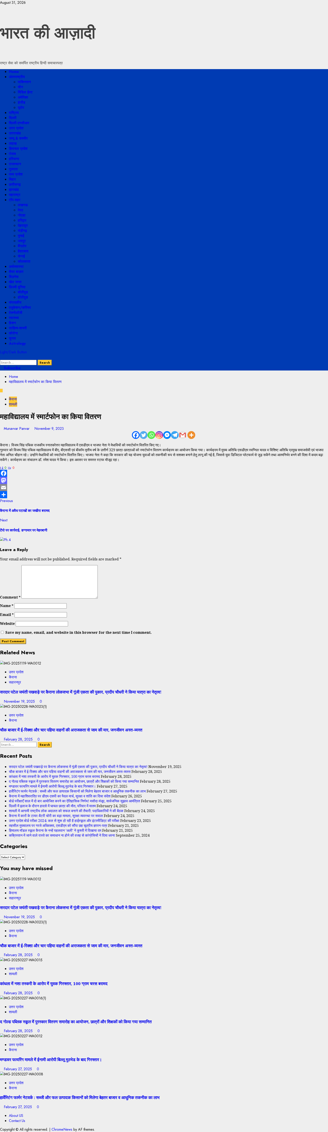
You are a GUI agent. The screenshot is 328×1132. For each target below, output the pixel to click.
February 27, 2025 (18, 1069)
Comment (10, 597)
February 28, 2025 (19, 739)
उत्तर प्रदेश (16, 128)
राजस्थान (15, 164)
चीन (20, 87)
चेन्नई (21, 256)
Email (7, 614)
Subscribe (12, 367)
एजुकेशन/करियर (20, 307)
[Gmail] (183, 435)
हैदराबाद (23, 251)
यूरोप (21, 107)
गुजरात (13, 169)
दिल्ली (13, 117)
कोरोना (13, 333)
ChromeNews (62, 1129)
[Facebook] (136, 435)
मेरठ (20, 210)
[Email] (164, 487)
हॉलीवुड (23, 297)
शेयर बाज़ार (16, 271)
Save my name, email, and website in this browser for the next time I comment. (78, 632)
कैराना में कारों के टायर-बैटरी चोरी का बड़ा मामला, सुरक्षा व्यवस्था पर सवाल (56, 815)
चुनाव (12, 338)
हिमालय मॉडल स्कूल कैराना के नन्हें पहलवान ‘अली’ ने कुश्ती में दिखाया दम (55, 830)
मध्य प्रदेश (16, 174)
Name (6, 605)
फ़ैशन (12, 322)
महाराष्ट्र (14, 194)
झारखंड (14, 189)
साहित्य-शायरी (18, 328)
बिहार (12, 179)
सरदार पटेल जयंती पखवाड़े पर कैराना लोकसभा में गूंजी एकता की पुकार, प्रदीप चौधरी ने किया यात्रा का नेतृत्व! (81, 692)
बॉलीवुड (23, 292)
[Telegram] (175, 435)
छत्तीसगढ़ (15, 184)
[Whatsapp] (151, 435)
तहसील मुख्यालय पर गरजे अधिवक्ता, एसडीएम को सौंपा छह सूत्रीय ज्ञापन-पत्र (58, 825)
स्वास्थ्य (14, 317)
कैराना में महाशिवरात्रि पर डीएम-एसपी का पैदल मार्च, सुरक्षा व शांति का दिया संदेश (59, 796)
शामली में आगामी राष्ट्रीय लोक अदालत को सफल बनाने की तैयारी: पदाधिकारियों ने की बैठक (66, 810)
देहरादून (23, 225)
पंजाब (12, 153)
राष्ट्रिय (14, 112)
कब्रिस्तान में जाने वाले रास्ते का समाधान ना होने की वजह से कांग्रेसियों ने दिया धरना (62, 835)
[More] (191, 435)
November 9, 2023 (49, 428)
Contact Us (17, 1120)
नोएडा (21, 215)
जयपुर (22, 240)
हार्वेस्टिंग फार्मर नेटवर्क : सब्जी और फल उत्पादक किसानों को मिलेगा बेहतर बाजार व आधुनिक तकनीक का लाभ (77, 791)
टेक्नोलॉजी (15, 312)
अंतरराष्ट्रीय (17, 76)
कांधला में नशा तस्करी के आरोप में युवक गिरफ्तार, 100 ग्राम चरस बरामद (54, 776)
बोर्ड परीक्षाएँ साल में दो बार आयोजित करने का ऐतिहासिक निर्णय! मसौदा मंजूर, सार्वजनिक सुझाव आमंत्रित (74, 801)
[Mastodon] (164, 480)
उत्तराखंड (15, 133)
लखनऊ (23, 205)
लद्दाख (13, 143)
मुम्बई (21, 235)
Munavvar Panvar (17, 428)
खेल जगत (15, 281)
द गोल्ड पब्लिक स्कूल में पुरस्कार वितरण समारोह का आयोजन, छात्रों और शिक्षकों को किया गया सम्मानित (74, 781)
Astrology (17, 343)
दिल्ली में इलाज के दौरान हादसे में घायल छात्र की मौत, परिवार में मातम (52, 805)
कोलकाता (24, 261)
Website (7, 623)
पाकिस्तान (24, 81)
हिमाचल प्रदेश (18, 148)
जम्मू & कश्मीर (18, 138)
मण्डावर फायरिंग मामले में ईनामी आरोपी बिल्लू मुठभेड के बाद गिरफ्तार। (52, 786)
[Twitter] (143, 435)
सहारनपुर (15, 682)
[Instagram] (159, 435)
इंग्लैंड (21, 102)
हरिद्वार (22, 220)
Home (14, 71)
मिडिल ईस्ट (25, 92)
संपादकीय (15, 302)
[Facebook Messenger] (167, 435)
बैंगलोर (22, 246)
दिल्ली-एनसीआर (19, 123)
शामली (13, 404)
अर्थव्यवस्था (16, 266)
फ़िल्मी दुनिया (17, 287)
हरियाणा (14, 158)
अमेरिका (23, 97)
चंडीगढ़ (22, 230)
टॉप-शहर (14, 199)
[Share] (164, 494)
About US (16, 1115)
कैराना (13, 399)
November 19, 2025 (20, 701)
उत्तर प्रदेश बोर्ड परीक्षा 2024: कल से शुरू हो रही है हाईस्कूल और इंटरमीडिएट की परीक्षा (64, 820)
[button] (1, 357)
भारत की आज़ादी (47, 32)
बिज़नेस (14, 276)
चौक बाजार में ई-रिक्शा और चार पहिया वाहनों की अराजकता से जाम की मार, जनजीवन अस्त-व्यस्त (71, 730)
